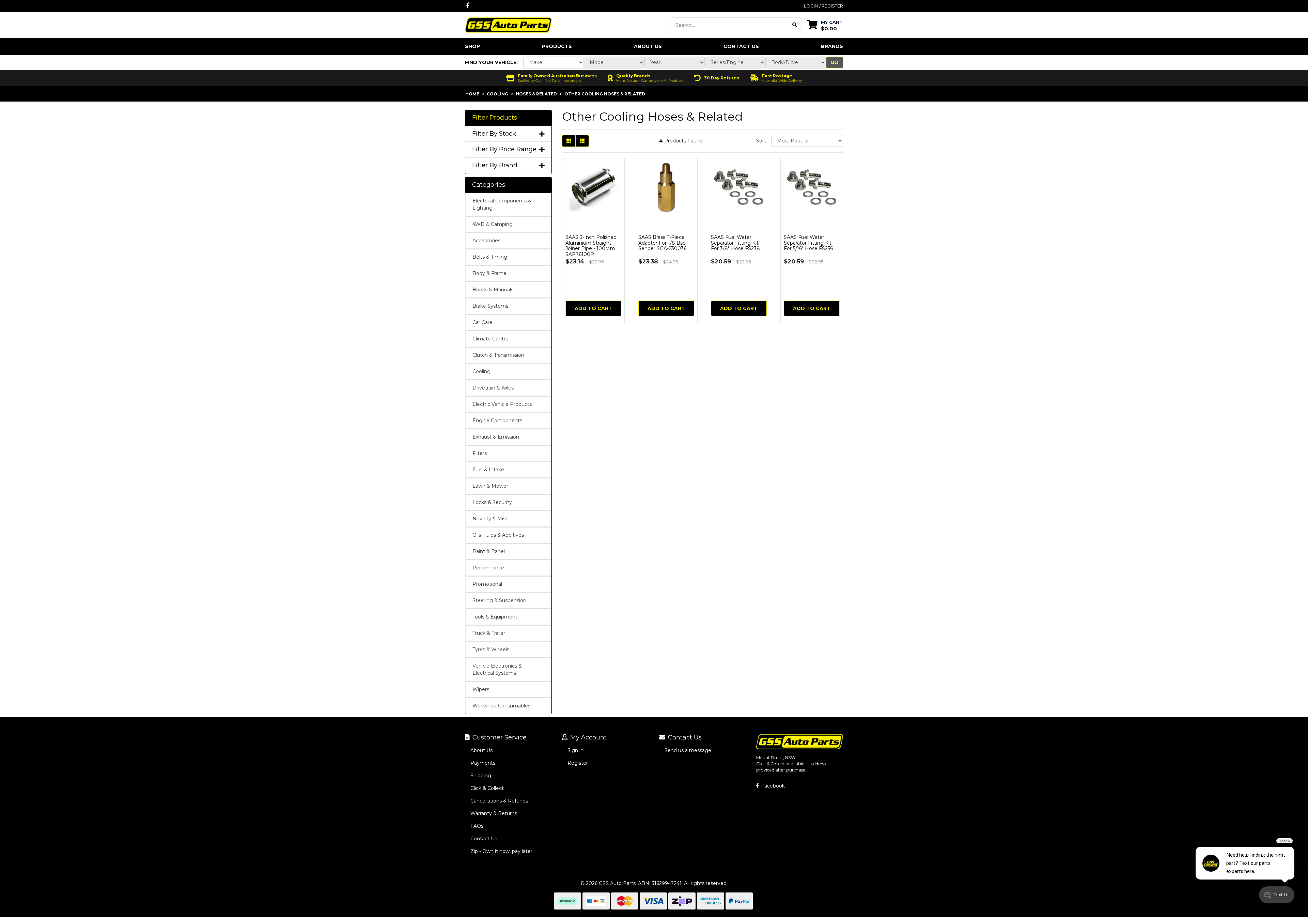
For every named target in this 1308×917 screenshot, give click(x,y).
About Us (648, 46)
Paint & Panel (488, 551)
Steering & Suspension (499, 600)
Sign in (575, 750)
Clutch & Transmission (498, 355)
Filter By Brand (494, 165)
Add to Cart (593, 308)
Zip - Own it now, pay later (501, 851)
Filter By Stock (494, 133)
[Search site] (794, 25)
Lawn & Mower (490, 486)
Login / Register (823, 6)
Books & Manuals (492, 290)
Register (577, 763)
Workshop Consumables (501, 706)
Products (557, 46)
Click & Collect (487, 788)
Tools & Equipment (494, 617)
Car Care (482, 322)
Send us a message (688, 750)
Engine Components (497, 420)
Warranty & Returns (493, 813)
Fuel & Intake (488, 470)
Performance (488, 568)
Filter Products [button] (494, 117)
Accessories (486, 241)
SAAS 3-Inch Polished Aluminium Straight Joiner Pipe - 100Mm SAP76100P (591, 245)
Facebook (772, 786)
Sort (761, 141)
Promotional (487, 584)
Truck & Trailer (488, 633)
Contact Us (741, 46)
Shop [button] (472, 46)
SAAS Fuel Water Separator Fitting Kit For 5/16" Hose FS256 (808, 243)
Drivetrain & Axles (493, 388)
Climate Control (491, 339)
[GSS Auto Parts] (508, 24)
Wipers (480, 689)
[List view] (582, 141)
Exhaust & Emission (495, 437)
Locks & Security (492, 502)
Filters (479, 453)
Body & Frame (489, 273)
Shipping (480, 776)
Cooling (481, 371)
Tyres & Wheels (490, 649)
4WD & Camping (492, 224)
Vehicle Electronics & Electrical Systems (497, 669)
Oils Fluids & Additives (498, 535)
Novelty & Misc (490, 519)
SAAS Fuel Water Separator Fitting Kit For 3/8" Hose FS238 (735, 243)
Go (834, 62)
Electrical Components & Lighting (501, 204)
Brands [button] (832, 46)
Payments (482, 763)
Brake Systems (490, 306)
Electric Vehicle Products (502, 404)
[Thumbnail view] (569, 141)
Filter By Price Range (504, 149)
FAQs (476, 826)
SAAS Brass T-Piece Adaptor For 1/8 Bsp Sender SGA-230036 (662, 243)
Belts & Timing (489, 257)
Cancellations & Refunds (499, 801)
